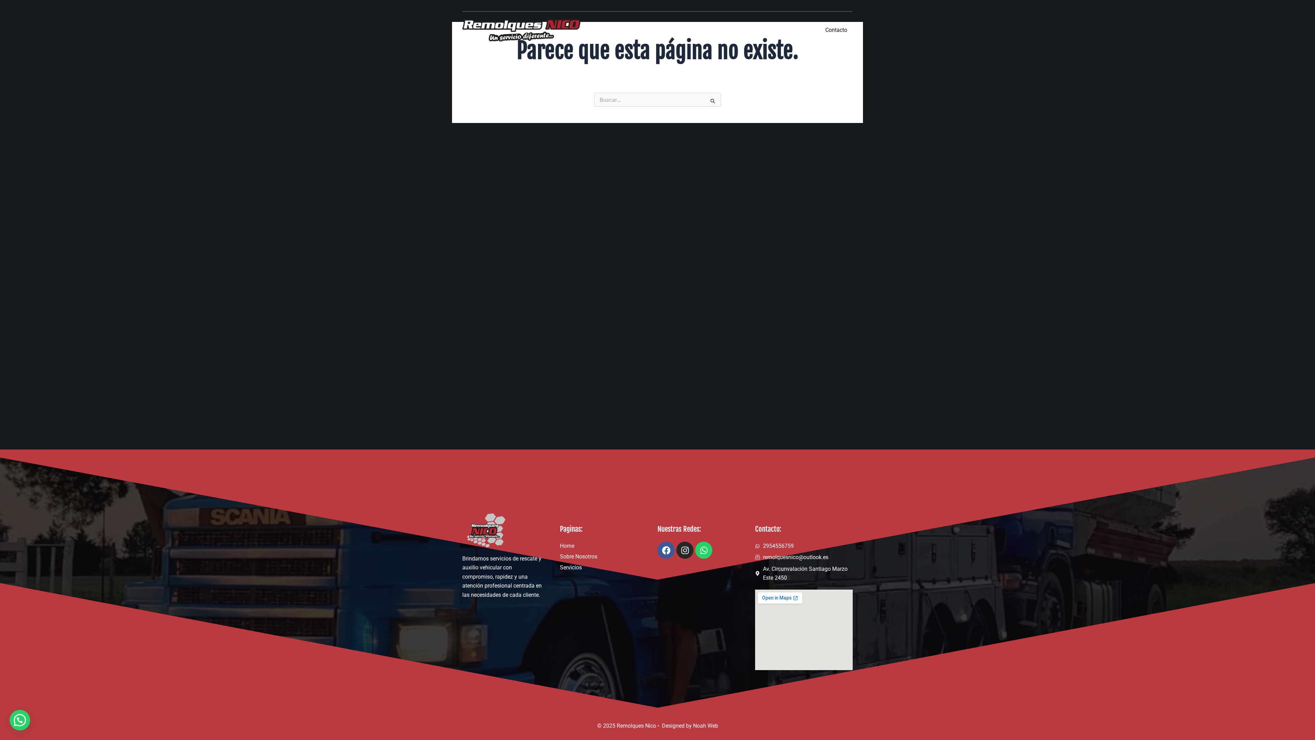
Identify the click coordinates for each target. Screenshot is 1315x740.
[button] (20, 720)
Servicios (793, 29)
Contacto (836, 30)
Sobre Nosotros (742, 29)
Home (695, 29)
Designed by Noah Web (690, 726)
